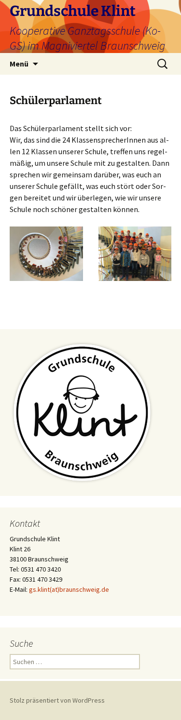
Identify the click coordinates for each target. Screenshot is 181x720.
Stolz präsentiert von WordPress (57, 700)
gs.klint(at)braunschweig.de (69, 589)
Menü (19, 63)
